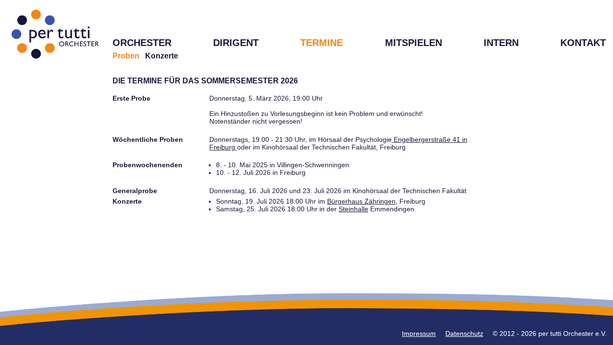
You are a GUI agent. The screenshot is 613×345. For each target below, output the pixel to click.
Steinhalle (353, 209)
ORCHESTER (142, 42)
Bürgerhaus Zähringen (361, 201)
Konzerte (161, 56)
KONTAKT (583, 42)
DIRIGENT (236, 42)
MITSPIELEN (413, 42)
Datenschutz (464, 333)
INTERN (501, 42)
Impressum (419, 333)
